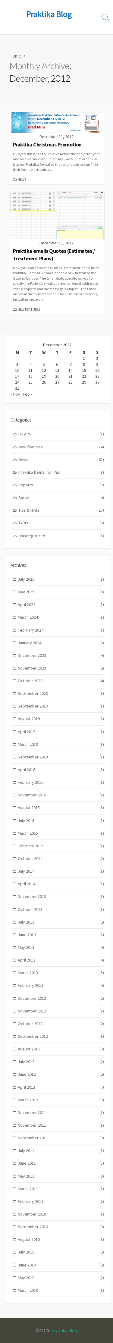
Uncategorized (61, 535)
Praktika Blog (64, 1330)
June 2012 (61, 1074)
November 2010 (61, 1214)
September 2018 (61, 757)
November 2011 (61, 1125)
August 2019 (61, 718)
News (21, 179)
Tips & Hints (61, 510)
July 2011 (61, 1150)
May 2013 (61, 947)
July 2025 (61, 579)
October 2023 (61, 680)
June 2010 (61, 1265)
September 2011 (61, 1138)
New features (28, 309)
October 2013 (61, 909)
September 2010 (61, 1226)
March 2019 (61, 744)
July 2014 (61, 871)
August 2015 (61, 807)
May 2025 (61, 592)
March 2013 (61, 972)
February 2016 (61, 782)
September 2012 (61, 1036)
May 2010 (61, 1277)
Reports (61, 485)
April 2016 (61, 769)
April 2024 (61, 604)
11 (30, 370)
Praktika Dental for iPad (61, 472)
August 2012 (61, 1049)
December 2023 (61, 655)
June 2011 (61, 1163)
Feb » (28, 394)
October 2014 (61, 858)
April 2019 (61, 731)
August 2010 (61, 1239)
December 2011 (61, 1112)
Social (61, 497)
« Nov (15, 394)
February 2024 (61, 630)
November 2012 (61, 1011)
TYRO (61, 523)
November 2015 (61, 795)
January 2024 (61, 642)
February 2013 (61, 985)
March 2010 (61, 1290)
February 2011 (61, 1201)
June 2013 (61, 934)
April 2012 (61, 1087)
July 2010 (61, 1252)
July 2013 (61, 922)
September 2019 (61, 706)
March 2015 (61, 833)
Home (15, 55)
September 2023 (61, 693)
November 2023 (61, 668)
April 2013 (61, 960)
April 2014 (61, 883)
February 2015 (61, 846)
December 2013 (61, 896)
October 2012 (61, 1023)
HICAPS (61, 434)
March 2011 (61, 1188)
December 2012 (61, 998)
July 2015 (61, 820)
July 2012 (61, 1061)
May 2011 (61, 1176)
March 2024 (61, 617)
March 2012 (61, 1100)
